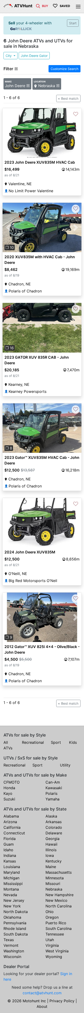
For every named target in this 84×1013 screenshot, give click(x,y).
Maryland (12, 872)
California (12, 827)
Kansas (10, 861)
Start (73, 23)
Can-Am (53, 782)
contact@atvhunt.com (42, 993)
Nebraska (54, 889)
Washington (14, 951)
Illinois (51, 849)
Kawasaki (54, 787)
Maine (51, 866)
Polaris (51, 793)
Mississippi (13, 883)
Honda (9, 787)
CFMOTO (12, 782)
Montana (11, 889)
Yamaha (53, 799)
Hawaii (51, 844)
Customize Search (64, 69)
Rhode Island (15, 928)
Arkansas (54, 821)
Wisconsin (12, 956)
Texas (9, 939)
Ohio (50, 911)
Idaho (8, 849)
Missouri (53, 883)
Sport (56, 742)
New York (12, 906)
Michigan (11, 878)
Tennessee (55, 934)
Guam (9, 844)
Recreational (33, 742)
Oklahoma (12, 917)
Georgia (53, 838)
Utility (65, 765)
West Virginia (57, 951)
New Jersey (14, 900)
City (9, 56)
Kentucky (54, 861)
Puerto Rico (56, 923)
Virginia (52, 945)
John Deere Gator (34, 56)
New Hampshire (60, 894)
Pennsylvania (15, 923)
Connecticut (14, 833)
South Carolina (59, 928)
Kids (73, 742)
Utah (50, 939)
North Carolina (59, 906)
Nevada (10, 894)
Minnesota (55, 878)
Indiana (10, 855)
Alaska (51, 816)
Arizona (10, 821)
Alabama (11, 816)
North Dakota (16, 911)
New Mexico (56, 900)
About (42, 1006)
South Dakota (16, 934)
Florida (10, 838)
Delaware (54, 833)
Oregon (52, 917)
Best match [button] (69, 98)
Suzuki (9, 799)
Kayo (8, 793)
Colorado (54, 827)
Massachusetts (59, 872)
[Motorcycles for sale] (38, 5)
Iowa (50, 855)
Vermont (11, 945)
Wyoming (54, 956)
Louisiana (12, 866)
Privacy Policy (61, 1000)
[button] (8, 227)
